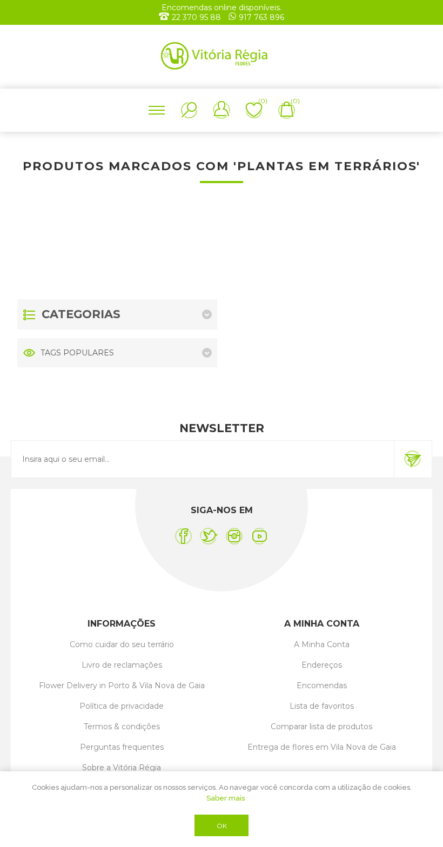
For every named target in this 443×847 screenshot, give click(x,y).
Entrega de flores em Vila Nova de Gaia (321, 747)
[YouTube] (259, 536)
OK (222, 826)
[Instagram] (234, 536)
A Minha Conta (322, 644)
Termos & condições (122, 726)
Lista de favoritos (322, 706)
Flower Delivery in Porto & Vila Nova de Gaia (122, 685)
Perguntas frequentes (122, 747)
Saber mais (225, 798)
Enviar (413, 459)
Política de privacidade (121, 706)
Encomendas (322, 685)
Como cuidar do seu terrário (122, 644)
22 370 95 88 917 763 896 (228, 17)
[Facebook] (183, 536)
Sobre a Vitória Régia (121, 767)
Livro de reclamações (122, 665)
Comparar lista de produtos (321, 726)
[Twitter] (208, 536)
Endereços (321, 665)
